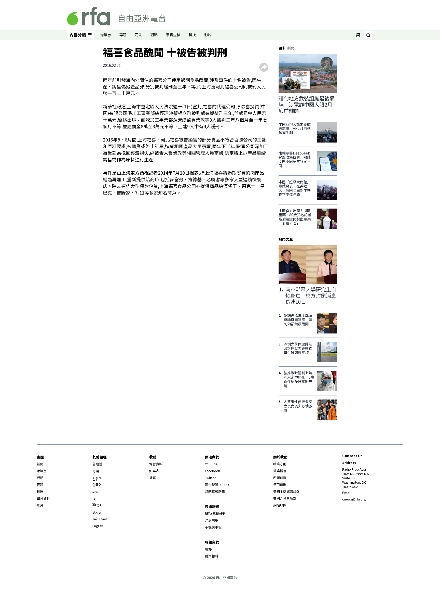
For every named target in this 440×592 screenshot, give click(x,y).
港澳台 (105, 34)
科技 (192, 34)
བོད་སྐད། (97, 505)
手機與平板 (213, 527)
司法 (138, 34)
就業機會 (279, 470)
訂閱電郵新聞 (215, 491)
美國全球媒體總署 (286, 491)
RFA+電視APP (215, 513)
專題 (123, 34)
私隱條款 (279, 477)
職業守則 (279, 463)
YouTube (211, 463)
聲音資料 (43, 498)
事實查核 (173, 34)
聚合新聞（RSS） (218, 484)
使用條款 (279, 484)
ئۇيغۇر (96, 512)
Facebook (212, 470)
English (97, 525)
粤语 (95, 470)
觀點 (154, 34)
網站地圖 (279, 505)
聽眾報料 (211, 556)
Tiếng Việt (99, 519)
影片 (207, 34)
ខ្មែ (93, 498)
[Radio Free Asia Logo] (116, 15)
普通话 (97, 463)
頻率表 (154, 470)
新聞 (40, 463)
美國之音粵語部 (284, 498)
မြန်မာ (96, 477)
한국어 (97, 484)
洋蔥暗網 (211, 520)
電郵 (208, 549)
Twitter (210, 477)
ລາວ (95, 491)
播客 (152, 477)
